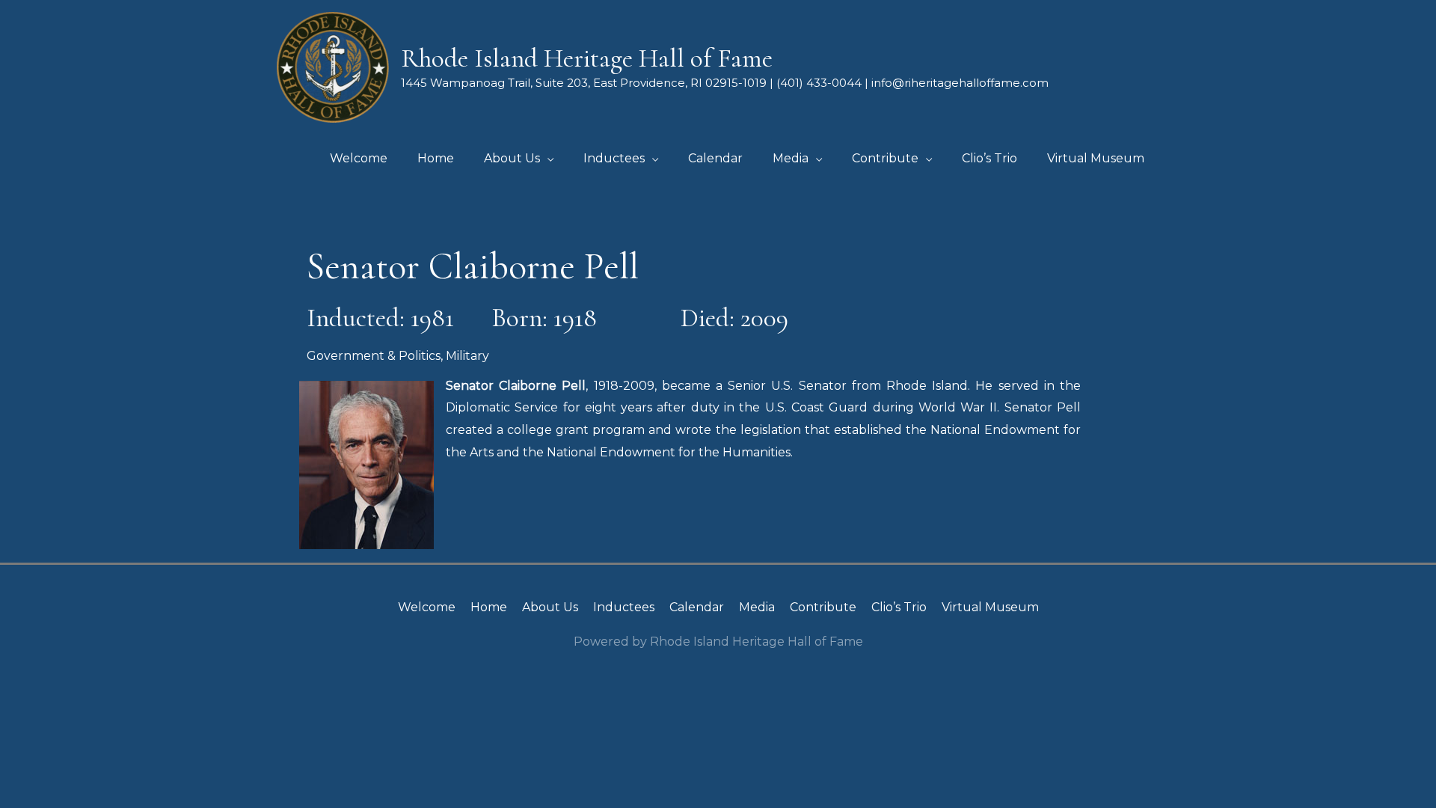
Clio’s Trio (899, 607)
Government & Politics (374, 356)
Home (488, 607)
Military (467, 356)
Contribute (823, 607)
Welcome (426, 607)
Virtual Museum (990, 607)
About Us (550, 607)
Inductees (623, 607)
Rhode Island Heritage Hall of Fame (587, 58)
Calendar (696, 607)
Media (757, 607)
